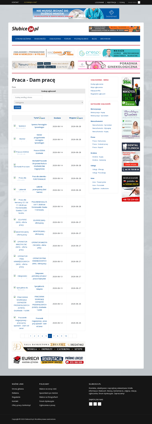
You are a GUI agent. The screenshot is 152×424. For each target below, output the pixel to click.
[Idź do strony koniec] (75, 336)
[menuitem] (23, 39)
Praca (14, 87)
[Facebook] (90, 404)
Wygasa (72, 118)
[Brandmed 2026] (76, 13)
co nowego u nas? (30, 2)
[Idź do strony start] (22, 336)
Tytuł (36, 118)
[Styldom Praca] (131, 91)
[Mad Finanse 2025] (43, 53)
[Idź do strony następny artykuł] (70, 336)
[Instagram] (95, 404)
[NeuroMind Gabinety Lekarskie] (43, 65)
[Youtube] (99, 404)
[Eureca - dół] (48, 360)
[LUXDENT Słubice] (131, 124)
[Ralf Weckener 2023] (131, 188)
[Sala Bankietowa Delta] (48, 346)
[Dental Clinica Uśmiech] (131, 157)
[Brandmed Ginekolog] (109, 65)
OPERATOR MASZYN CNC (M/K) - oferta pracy (39, 245)
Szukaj (122, 2)
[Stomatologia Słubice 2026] (114, 29)
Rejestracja (111, 2)
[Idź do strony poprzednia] (26, 336)
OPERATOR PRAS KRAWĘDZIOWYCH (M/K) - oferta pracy (39, 261)
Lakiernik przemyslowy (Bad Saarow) (39, 189)
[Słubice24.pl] (25, 28)
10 (66, 336)
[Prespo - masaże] (109, 53)
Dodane (57, 118)
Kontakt (15, 2)
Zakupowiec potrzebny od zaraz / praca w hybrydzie (39, 276)
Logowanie (99, 2)
